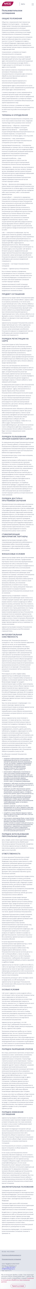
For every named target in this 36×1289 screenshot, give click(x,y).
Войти (23, 4)
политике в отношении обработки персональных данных (17, 1280)
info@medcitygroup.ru (8, 1269)
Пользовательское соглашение (11, 1259)
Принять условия (18, 1286)
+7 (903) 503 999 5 (10, 1267)
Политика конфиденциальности (11, 1255)
